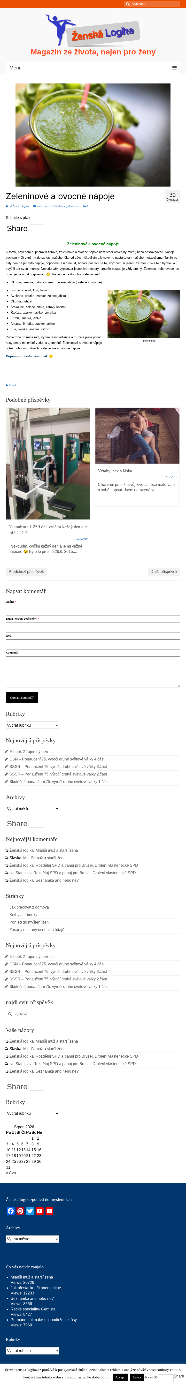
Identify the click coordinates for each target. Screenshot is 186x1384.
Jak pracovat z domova (29, 907)
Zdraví (12, 385)
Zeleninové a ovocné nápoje (93, 244)
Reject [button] (137, 1377)
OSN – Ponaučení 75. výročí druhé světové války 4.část (56, 759)
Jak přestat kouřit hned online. (36, 1288)
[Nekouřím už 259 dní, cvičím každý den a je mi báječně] (48, 463)
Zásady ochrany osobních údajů (36, 930)
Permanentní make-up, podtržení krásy (44, 1320)
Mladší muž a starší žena (57, 850)
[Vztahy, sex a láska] (137, 436)
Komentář (12, 652)
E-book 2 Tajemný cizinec (31, 752)
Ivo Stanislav (20, 873)
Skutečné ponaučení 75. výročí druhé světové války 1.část (58, 782)
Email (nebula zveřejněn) (22, 618)
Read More (154, 1377)
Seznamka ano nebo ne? (57, 880)
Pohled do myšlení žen (65, 206)
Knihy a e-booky (23, 915)
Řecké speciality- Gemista (33, 1309)
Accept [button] (120, 1377)
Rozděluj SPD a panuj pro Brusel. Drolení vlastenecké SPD (87, 865)
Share (17, 228)
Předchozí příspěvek (26, 572)
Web (8, 635)
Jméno (11, 601)
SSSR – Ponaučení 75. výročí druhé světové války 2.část (58, 774)
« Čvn (11, 1173)
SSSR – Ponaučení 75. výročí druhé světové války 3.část (58, 767)
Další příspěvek (164, 572)
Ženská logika (20, 206)
